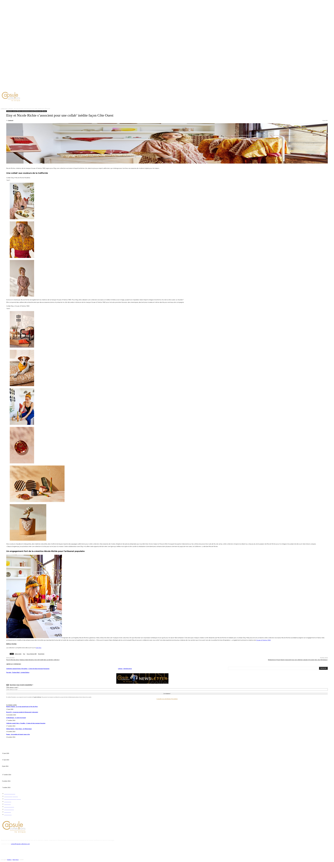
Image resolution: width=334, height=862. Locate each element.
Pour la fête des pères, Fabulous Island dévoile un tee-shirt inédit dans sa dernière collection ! (33, 660)
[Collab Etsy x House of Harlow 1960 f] (22, 424)
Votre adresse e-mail (12, 687)
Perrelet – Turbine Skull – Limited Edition (17, 672)
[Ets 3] (22, 257)
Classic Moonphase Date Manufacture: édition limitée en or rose (17, 763)
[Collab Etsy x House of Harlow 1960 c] (28, 540)
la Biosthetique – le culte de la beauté (16, 717)
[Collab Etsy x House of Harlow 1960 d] (22, 347)
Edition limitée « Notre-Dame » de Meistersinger (19, 728)
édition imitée (18, 653)
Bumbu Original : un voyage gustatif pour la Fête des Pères (22, 706)
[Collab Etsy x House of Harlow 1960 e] (22, 386)
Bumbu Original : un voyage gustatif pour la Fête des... (15, 750)
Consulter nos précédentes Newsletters (167, 699)
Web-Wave (16, 859)
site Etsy (38, 647)
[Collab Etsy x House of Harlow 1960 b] (37, 501)
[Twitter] (17, 89)
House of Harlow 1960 (263, 640)
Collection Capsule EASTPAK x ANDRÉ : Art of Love (14, 757)
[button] (83, 104)
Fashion (44, 111)
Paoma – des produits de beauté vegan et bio (18, 734)
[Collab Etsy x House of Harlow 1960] (22, 463)
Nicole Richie (41, 653)
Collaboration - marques (7, 108)
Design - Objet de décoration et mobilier (26, 111)
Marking (9, 859)
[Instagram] (15, 89)
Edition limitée (39, 111)
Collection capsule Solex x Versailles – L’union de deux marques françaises (27, 668)
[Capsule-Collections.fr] (42, 96)
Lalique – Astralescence (125, 668)
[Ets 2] (22, 219)
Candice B (10, 120)
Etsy (24, 653)
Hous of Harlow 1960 (31, 653)
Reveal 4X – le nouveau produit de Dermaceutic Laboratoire (22, 712)
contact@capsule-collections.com (20, 844)
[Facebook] (13, 89)
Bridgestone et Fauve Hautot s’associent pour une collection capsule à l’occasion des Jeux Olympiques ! (298, 660)
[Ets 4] (22, 296)
